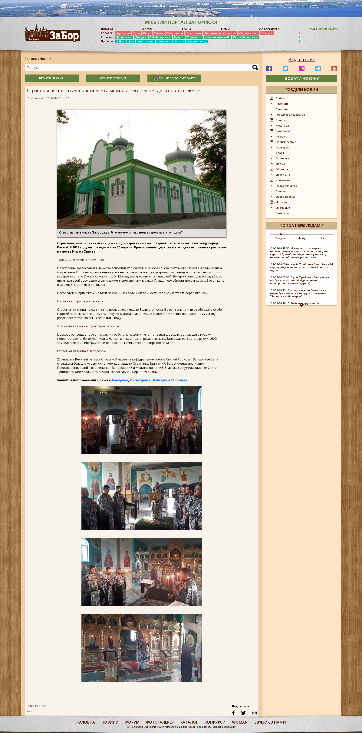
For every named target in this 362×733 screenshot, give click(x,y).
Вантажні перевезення (220, 33)
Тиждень (280, 238)
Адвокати (123, 33)
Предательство (286, 185)
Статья (281, 191)
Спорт (280, 153)
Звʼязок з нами (270, 722)
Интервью (283, 207)
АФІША (186, 29)
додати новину (302, 78)
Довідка (140, 37)
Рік (322, 238)
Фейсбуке (160, 380)
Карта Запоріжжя (245, 37)
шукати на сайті (51, 78)
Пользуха (163, 41)
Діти (136, 33)
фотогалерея (160, 722)
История (282, 202)
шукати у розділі (113, 78)
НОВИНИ (107, 29)
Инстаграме (140, 380)
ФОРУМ (147, 29)
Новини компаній (217, 37)
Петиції (179, 41)
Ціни (131, 41)
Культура (282, 125)
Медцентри (175, 33)
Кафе (146, 33)
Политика (282, 158)
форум (132, 722)
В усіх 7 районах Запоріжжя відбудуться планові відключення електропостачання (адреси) (299, 280)
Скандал (282, 109)
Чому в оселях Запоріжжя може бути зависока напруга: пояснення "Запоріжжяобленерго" (298, 293)
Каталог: (107, 33)
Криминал (283, 180)
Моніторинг (146, 41)
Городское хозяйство (290, 114)
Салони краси (248, 33)
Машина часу (197, 41)
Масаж (158, 33)
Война (280, 98)
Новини (45, 58)
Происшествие (286, 142)
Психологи (193, 33)
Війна (120, 41)
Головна (31, 58)
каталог (189, 722)
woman (240, 722)
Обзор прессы (285, 196)
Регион (280, 136)
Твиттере (179, 380)
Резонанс (282, 103)
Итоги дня (283, 175)
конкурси (215, 722)
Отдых (280, 164)
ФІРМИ (225, 29)
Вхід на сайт (301, 59)
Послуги (267, 33)
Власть (280, 120)
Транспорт (194, 37)
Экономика (283, 131)
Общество (283, 169)
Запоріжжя (123, 37)
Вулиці (178, 37)
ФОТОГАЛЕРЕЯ (269, 29)
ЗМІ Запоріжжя (160, 37)
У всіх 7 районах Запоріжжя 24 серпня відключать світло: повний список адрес (301, 267)
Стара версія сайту (323, 29)
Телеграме (120, 380)
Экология (282, 213)
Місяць (301, 238)
